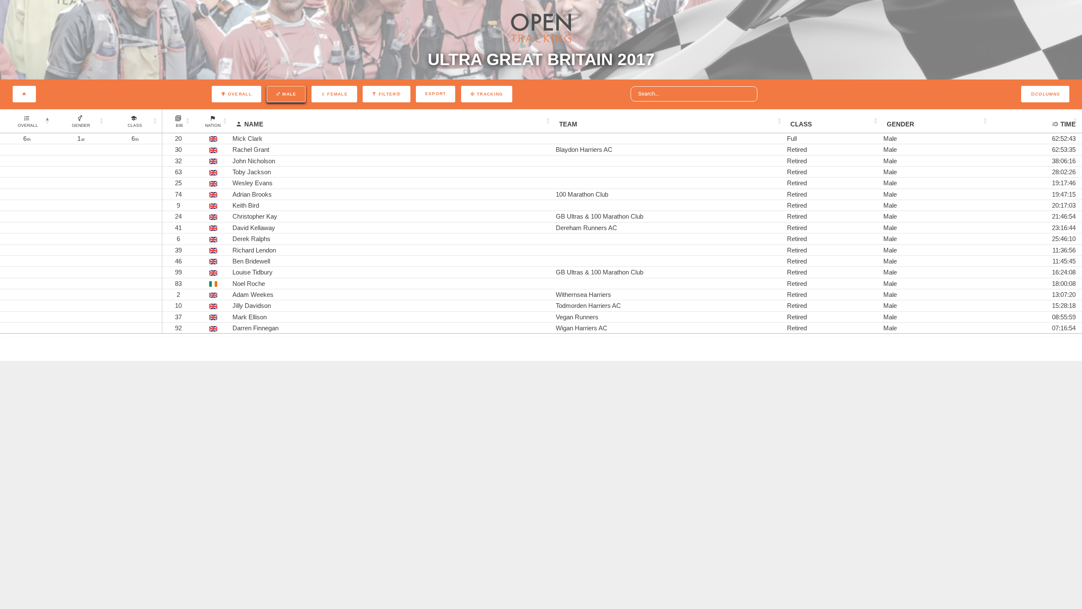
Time (1068, 124)
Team (568, 124)
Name (253, 124)
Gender (900, 124)
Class (801, 124)
